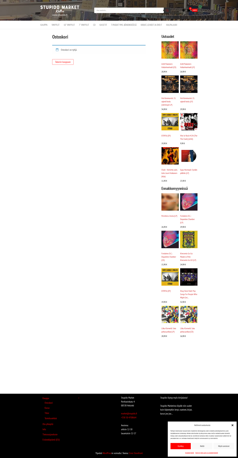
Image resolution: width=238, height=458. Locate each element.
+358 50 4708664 (128, 417)
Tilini (47, 413)
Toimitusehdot (51, 418)
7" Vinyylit (84, 24)
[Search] (167, 10)
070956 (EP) (166, 135)
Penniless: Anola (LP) (169, 215)
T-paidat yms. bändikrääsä (124, 24)
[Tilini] (183, 10)
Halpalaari (171, 24)
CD (94, 24)
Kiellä (202, 446)
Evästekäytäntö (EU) (51, 439)
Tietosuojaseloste (50, 434)
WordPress (107, 453)
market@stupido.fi (129, 413)
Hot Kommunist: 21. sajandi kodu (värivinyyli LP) (168, 101)
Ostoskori (49, 402)
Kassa (47, 407)
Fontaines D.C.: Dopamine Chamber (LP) (187, 219)
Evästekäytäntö (189, 453)
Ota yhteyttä (48, 424)
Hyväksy (181, 446)
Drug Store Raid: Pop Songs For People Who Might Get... (188, 294)
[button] (232, 425)
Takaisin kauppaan (63, 61)
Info (44, 429)
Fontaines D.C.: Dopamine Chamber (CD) (168, 256)
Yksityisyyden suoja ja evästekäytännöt (206, 453)
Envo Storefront (136, 453)
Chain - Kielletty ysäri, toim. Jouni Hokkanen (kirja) (169, 173)
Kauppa (44, 24)
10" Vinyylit (69, 24)
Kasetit (103, 24)
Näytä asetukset (223, 446)
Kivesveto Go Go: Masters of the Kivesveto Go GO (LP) (188, 256)
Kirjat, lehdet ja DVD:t (151, 24)
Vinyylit (56, 24)
